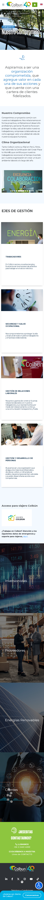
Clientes (11, 790)
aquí (25, 536)
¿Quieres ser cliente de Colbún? (21, 895)
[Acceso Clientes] (34, 4)
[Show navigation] (39, 885)
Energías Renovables (22, 720)
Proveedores (15, 650)
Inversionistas (16, 581)
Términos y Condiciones (22, 890)
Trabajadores (24, 13)
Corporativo (12, 13)
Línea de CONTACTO (22, 854)
